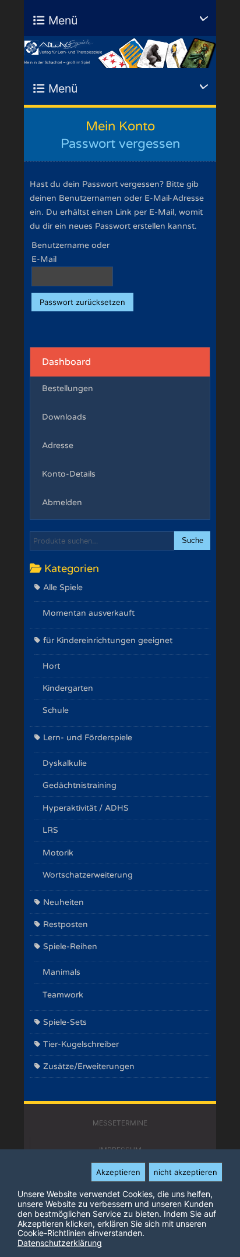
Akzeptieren (118, 1172)
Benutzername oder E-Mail (70, 252)
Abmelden (62, 502)
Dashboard (66, 362)
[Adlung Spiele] (120, 52)
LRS (50, 830)
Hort (51, 666)
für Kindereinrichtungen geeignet (107, 640)
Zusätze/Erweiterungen (89, 1066)
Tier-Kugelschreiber (81, 1044)
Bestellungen (67, 388)
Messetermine (120, 1122)
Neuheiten (63, 902)
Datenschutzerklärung (59, 1243)
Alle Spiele (63, 587)
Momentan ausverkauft (89, 613)
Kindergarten (68, 688)
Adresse (57, 445)
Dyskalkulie (65, 763)
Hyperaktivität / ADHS (86, 808)
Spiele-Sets (65, 1022)
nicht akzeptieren (185, 1172)
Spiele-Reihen (70, 946)
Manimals (61, 972)
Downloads (64, 417)
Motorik (58, 853)
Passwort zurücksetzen (82, 302)
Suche (192, 541)
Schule (56, 710)
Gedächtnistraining (80, 785)
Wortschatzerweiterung (88, 875)
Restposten (65, 924)
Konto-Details (69, 474)
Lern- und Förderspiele (87, 738)
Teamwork (63, 995)
